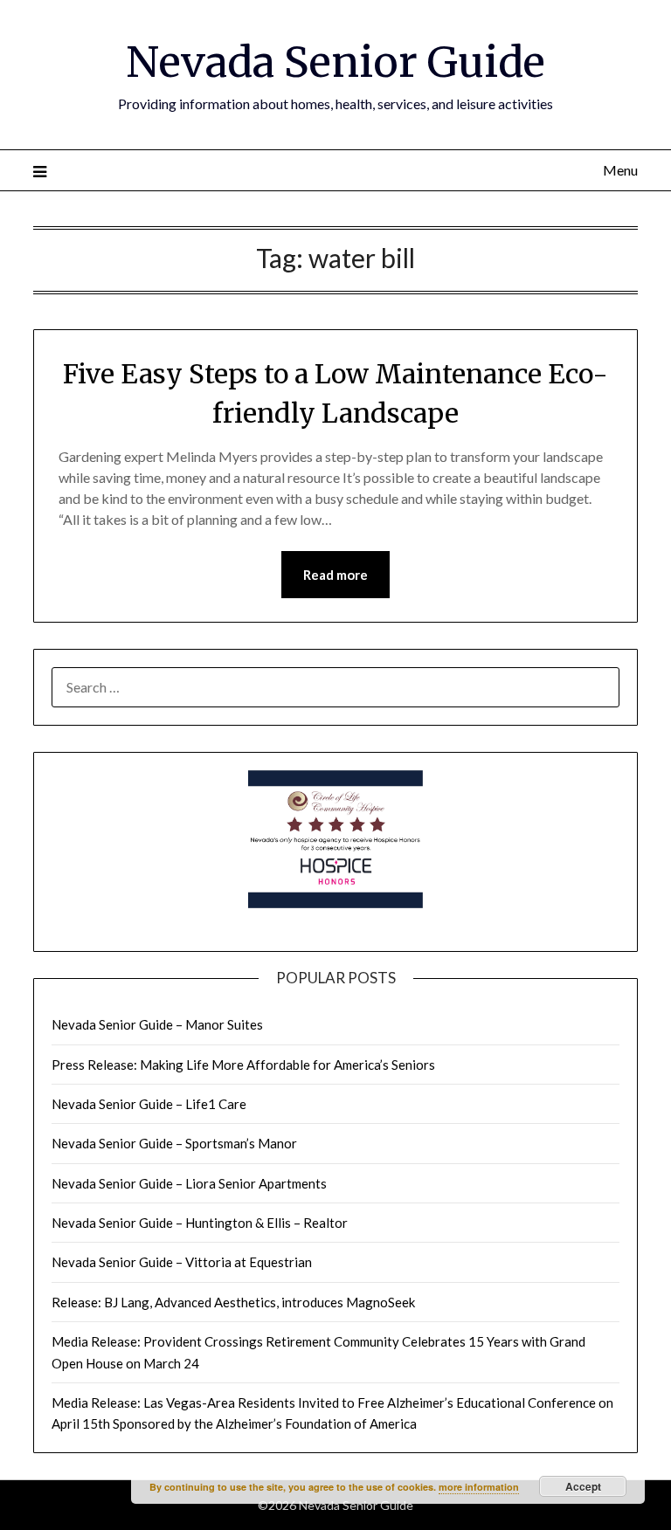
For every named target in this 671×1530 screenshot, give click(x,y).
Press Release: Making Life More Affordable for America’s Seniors (243, 1064)
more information (479, 1486)
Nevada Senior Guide (335, 62)
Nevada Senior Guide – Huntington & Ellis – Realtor (200, 1222)
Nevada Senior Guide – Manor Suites (157, 1024)
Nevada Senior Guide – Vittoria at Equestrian (182, 1262)
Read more (335, 574)
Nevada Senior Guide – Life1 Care (149, 1104)
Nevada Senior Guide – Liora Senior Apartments (189, 1183)
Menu (620, 170)
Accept (583, 1486)
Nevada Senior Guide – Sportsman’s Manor (174, 1143)
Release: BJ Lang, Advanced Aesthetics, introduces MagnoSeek (233, 1302)
